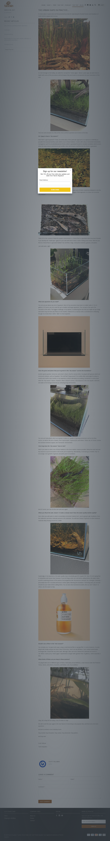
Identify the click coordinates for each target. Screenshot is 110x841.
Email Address (44, 180)
